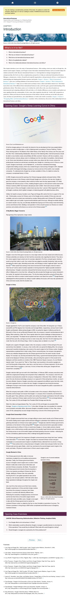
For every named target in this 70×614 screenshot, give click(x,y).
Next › (39, 540)
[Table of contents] (35, 3)
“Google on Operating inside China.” (21, 406)
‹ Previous (32, 540)
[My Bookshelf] (12, 3)
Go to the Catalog (58, 10)
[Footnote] (46, 206)
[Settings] (57, 3)
